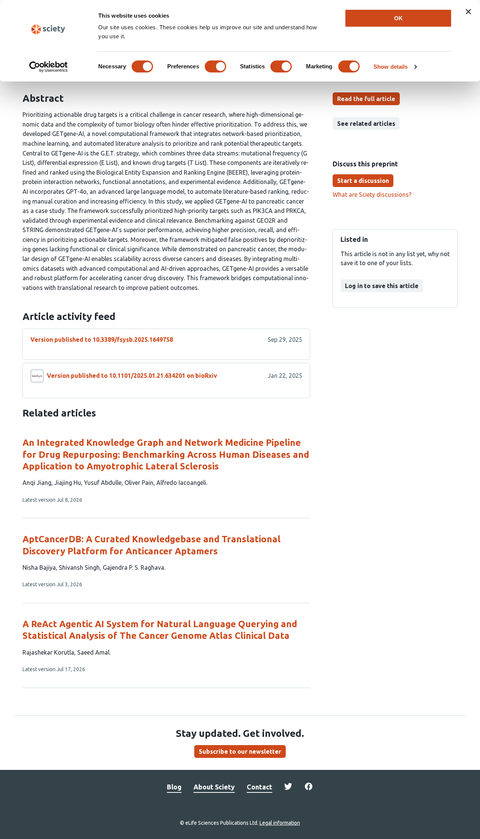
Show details (391, 66)
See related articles (366, 123)
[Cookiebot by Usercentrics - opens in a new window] (48, 66)
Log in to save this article (381, 285)
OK (398, 18)
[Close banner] (468, 11)
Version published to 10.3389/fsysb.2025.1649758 (101, 339)
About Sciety (214, 787)
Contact (259, 787)
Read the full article (366, 98)
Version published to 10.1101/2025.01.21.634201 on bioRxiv (132, 375)
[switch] (215, 66)
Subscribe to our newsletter (240, 751)
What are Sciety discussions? (372, 194)
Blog (174, 787)
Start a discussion (363, 180)
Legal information (280, 823)
